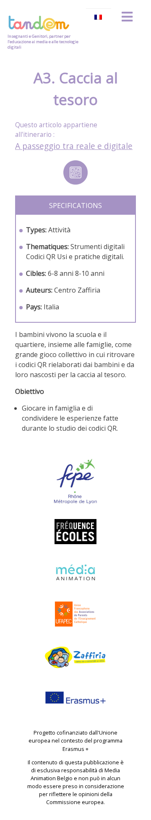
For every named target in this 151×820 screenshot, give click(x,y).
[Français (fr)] (98, 17)
